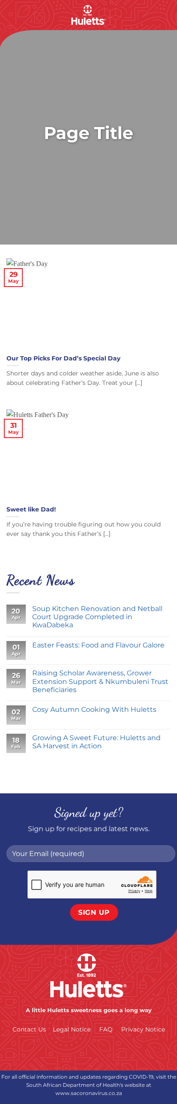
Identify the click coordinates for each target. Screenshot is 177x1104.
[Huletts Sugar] (89, 15)
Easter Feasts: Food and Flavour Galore (98, 645)
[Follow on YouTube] (114, 1052)
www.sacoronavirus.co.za (88, 1093)
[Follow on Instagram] (79, 1052)
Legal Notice (72, 1029)
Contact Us (29, 1029)
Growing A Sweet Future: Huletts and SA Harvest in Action (96, 742)
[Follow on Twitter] (97, 1052)
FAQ (106, 1029)
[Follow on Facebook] (62, 1052)
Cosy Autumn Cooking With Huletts (95, 709)
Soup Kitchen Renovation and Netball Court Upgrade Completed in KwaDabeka (97, 617)
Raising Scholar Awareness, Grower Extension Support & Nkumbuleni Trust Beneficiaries (100, 681)
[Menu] (11, 14)
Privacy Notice (143, 1029)
